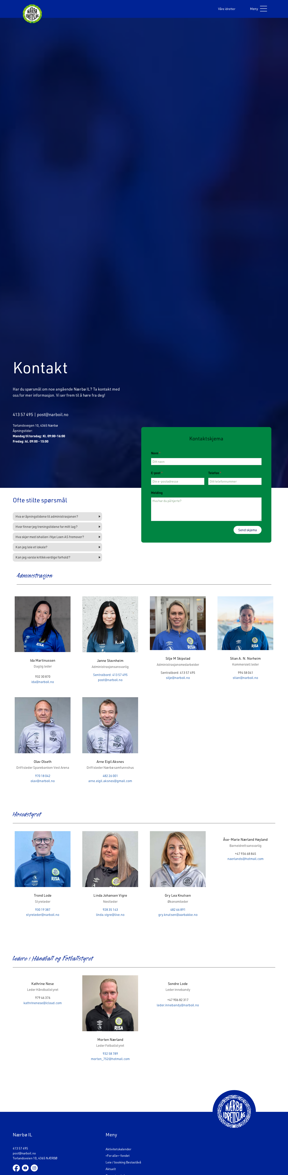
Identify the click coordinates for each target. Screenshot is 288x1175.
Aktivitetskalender (118, 1149)
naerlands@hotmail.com (245, 859)
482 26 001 (110, 776)
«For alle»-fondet (118, 1156)
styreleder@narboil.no (42, 915)
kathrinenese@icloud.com (43, 1003)
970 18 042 (42, 776)
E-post (157, 473)
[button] (257, 9)
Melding (157, 493)
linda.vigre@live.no (110, 915)
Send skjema (247, 530)
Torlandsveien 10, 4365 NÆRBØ (35, 1158)
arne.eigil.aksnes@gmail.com (110, 781)
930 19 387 (42, 909)
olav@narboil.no (43, 781)
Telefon (214, 473)
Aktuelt (111, 1169)
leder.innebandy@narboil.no (178, 1005)
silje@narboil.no (178, 678)
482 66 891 (178, 909)
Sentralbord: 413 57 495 (110, 675)
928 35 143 (110, 909)
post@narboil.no (52, 414)
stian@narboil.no (245, 678)
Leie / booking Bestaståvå (123, 1162)
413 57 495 (23, 414)
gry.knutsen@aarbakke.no (177, 915)
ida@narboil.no (42, 682)
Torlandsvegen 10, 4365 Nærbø (35, 425)
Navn (156, 453)
